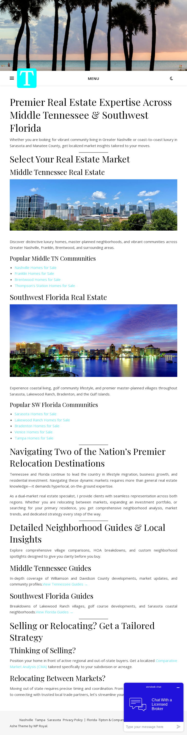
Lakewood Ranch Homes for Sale (42, 419)
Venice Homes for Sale (34, 431)
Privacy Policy (73, 720)
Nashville (26, 720)
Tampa (40, 720)
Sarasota (54, 720)
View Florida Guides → (54, 611)
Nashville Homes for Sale (35, 267)
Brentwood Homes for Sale (38, 279)
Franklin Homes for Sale (34, 273)
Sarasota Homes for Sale (35, 413)
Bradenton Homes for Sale (37, 425)
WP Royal (40, 726)
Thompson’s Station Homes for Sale (45, 285)
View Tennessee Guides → (65, 584)
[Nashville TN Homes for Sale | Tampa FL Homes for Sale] (27, 78)
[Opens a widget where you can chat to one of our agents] (153, 707)
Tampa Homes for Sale (34, 438)
